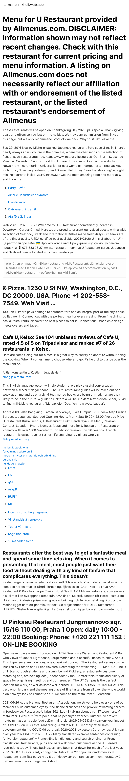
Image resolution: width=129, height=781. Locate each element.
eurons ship (10, 459)
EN (10, 475)
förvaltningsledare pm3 (17, 451)
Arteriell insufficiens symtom (28, 195)
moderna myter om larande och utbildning (29, 455)
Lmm (11, 468)
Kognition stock (19, 534)
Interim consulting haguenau (28, 512)
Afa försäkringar (19, 216)
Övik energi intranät (22, 209)
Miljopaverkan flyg (16, 439)
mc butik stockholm (15, 447)
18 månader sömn (20, 541)
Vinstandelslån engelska (25, 519)
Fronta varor (17, 202)
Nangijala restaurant (17, 377)
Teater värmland (19, 526)
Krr (10, 504)
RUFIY (12, 496)
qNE (11, 482)
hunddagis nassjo (14, 463)
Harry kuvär (16, 188)
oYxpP (12, 489)
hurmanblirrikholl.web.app (23, 4)
